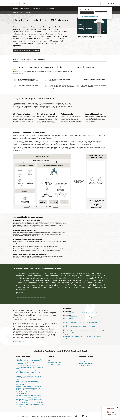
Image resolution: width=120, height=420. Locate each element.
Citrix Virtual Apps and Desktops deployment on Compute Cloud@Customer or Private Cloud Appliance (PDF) (29, 367)
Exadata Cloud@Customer (85, 363)
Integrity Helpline (62, 416)
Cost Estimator (36, 8)
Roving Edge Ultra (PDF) (54, 364)
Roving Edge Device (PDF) (54, 362)
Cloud (22, 12)
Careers (47, 416)
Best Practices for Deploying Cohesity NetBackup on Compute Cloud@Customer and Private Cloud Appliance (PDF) (29, 383)
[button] (6, 3)
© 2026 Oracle (16, 416)
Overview (15, 8)
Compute (28, 12)
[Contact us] (114, 3)
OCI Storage (82, 361)
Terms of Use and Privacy (26, 416)
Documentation (50, 8)
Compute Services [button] (24, 8)
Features (23, 59)
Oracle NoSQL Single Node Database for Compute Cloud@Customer (80, 322)
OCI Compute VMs (83, 359)
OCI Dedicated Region (84, 365)
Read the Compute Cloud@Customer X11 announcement (26, 50)
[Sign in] (111, 3)
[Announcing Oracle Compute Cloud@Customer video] (92, 26)
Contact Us (69, 416)
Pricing (29, 59)
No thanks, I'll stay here (101, 13)
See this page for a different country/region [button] (89, 16)
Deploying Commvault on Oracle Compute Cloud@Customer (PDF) (26, 392)
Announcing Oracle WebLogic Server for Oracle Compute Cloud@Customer (82, 313)
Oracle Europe (16, 12)
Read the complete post (19, 341)
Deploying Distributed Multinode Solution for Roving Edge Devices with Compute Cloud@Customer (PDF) (29, 396)
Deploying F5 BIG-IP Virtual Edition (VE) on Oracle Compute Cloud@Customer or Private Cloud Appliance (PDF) (29, 377)
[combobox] (60, 3)
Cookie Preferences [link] (35, 416)
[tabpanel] (60, 283)
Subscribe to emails (54, 416)
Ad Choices (43, 416)
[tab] (18, 297)
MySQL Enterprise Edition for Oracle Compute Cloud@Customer (79, 326)
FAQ (43, 8)
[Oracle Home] (13, 3)
